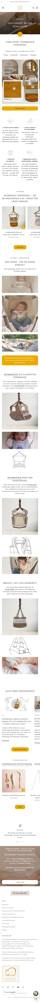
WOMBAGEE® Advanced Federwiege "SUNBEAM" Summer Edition (13, 240)
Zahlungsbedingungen (9, 933)
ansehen (20, 813)
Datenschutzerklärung (8, 921)
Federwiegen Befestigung (17, 770)
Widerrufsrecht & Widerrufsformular (13, 917)
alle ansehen (20, 254)
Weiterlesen (5, 747)
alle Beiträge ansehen (20, 756)
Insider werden (20, 888)
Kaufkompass (31, 1)
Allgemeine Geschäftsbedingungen (13, 924)
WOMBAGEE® (11, 380)
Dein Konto (5, 930)
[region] (20, 26)
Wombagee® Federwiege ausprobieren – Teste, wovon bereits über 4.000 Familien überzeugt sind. (20, 366)
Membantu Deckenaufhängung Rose (14, 802)
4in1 (3, 722)
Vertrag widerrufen (20, 900)
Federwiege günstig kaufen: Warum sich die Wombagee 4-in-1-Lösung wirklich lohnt (16, 728)
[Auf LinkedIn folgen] (23, 994)
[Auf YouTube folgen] (18, 994)
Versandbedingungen (8, 927)
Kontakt (4, 936)
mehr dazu (20, 37)
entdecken (20, 293)
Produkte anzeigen (20, 115)
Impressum (5, 911)
